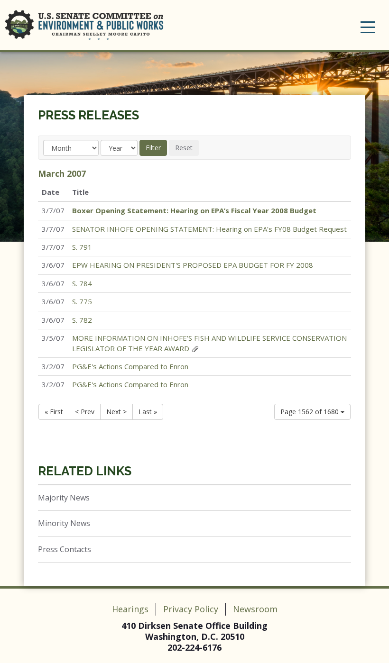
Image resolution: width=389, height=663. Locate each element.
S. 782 (82, 320)
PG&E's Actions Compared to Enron (130, 366)
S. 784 (82, 283)
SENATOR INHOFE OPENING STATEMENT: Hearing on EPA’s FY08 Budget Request (209, 229)
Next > (116, 411)
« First (54, 411)
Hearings (130, 609)
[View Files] (195, 348)
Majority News (64, 497)
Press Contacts (64, 549)
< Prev (84, 411)
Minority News (64, 523)
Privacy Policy (190, 609)
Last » (148, 411)
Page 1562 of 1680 (310, 411)
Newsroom (255, 609)
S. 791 (82, 247)
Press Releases (88, 115)
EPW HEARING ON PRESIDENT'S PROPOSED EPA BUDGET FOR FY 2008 (192, 265)
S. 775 (82, 301)
